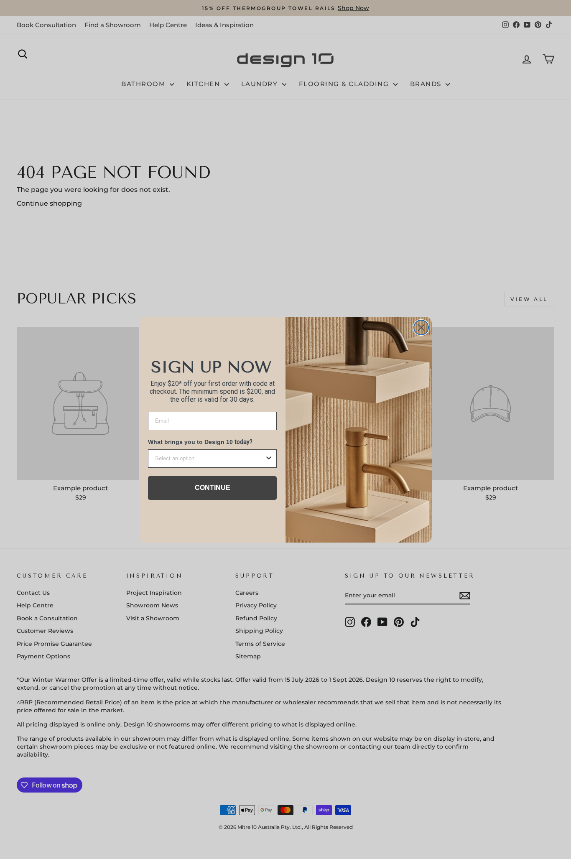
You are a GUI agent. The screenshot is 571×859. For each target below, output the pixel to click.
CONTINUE (212, 487)
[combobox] (210, 458)
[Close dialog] (421, 327)
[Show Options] (269, 458)
